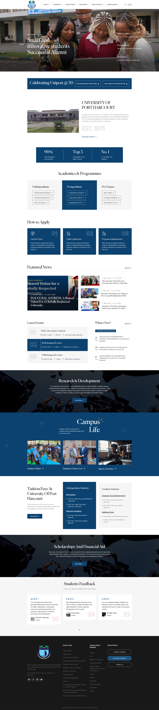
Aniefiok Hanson (38, 294)
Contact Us (119, 664)
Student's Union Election (71, 664)
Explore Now (34, 61)
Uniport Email (67, 651)
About (46, 4)
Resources (83, 4)
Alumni (92, 674)
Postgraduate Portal (75, 203)
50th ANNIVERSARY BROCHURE (87, 84)
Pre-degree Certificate (110, 198)
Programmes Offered (75, 198)
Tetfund (92, 653)
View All (127, 268)
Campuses (93, 681)
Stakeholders (112, 4)
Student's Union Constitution (72, 668)
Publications (69, 4)
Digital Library (67, 654)
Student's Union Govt (73, 469)
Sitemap (92, 677)
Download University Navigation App (74, 696)
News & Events (97, 4)
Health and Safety (95, 663)
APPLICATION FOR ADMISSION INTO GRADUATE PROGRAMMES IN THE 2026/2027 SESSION (114, 339)
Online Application (73, 239)
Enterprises (93, 687)
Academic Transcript (69, 671)
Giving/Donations (95, 684)
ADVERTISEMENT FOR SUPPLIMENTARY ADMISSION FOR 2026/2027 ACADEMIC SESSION (112, 358)
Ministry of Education (96, 659)
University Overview (88, 136)
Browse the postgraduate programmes (129, 48)
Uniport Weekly (68, 674)
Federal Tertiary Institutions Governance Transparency (97, 669)
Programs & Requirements (112, 239)
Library (65, 681)
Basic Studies (108, 193)
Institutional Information (70, 657)
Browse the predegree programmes (128, 60)
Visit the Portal (36, 239)
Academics (56, 4)
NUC (91, 656)
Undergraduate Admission (42, 193)
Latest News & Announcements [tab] (105, 331)
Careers (92, 691)
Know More (78, 400)
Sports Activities (106, 469)
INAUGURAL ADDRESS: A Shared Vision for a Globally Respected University (52, 302)
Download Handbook (119, 658)
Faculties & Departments (41, 198)
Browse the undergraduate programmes (129, 37)
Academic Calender (119, 652)
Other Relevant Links (110, 203)
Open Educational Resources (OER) (74, 661)
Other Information (39, 203)
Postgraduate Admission (76, 193)
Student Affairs (34, 469)
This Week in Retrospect (70, 678)
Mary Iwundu (107, 278)
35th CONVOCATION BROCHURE (114, 84)
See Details (33, 516)
